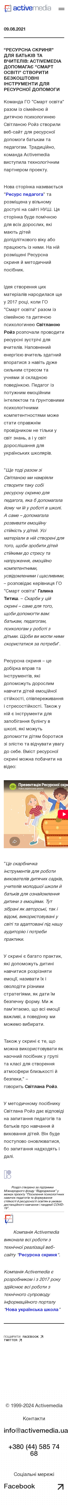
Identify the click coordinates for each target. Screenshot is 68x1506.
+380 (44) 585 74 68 (34, 1450)
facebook (31, 1337)
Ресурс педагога (24, 195)
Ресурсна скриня (38, 1255)
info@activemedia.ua (34, 1431)
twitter (10, 1340)
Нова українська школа (32, 1310)
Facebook (19, 1487)
